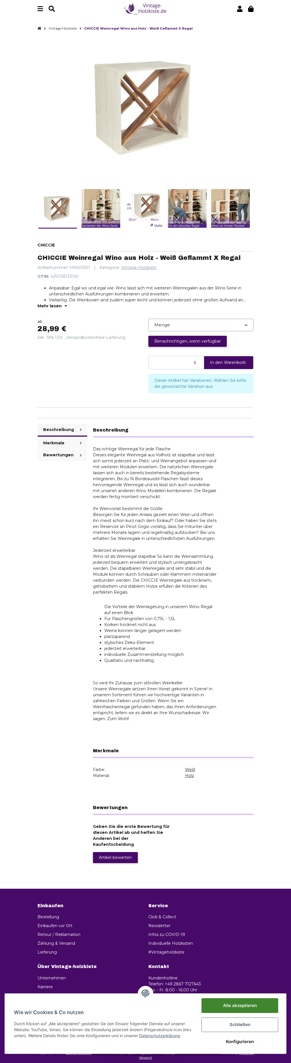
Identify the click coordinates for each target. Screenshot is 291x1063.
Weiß (190, 769)
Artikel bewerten (115, 857)
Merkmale (54, 442)
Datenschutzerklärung (159, 1035)
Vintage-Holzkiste (139, 267)
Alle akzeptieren (240, 1005)
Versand (145, 1058)
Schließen (240, 1024)
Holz (189, 775)
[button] (239, 9)
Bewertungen (58, 454)
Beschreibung (58, 429)
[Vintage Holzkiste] (145, 8)
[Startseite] (39, 28)
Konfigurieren (240, 1041)
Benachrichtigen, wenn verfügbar (187, 341)
